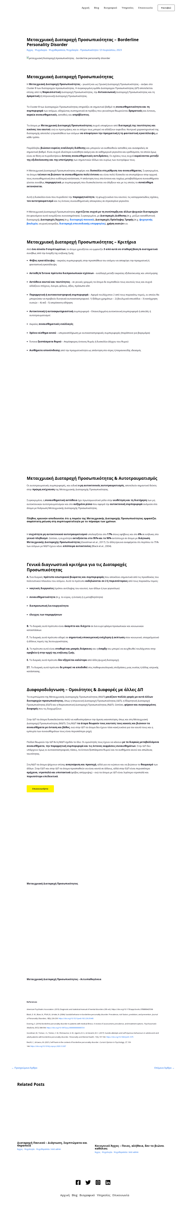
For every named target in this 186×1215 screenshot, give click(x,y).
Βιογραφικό (110, 7)
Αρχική (85, 7)
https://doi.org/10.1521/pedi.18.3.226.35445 (76, 1018)
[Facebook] (78, 1182)
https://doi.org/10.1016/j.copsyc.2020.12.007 (48, 1046)
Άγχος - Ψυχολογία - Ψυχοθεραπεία (46, 50)
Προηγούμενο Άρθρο (24, 1067)
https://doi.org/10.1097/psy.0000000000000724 (65, 1027)
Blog (96, 7)
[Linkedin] (108, 1182)
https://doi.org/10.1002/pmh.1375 (119, 1037)
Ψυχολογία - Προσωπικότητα (82, 50)
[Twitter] (88, 1182)
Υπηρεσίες (128, 7)
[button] (166, 8)
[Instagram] (98, 1182)
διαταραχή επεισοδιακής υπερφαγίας (82, 223)
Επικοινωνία (145, 7)
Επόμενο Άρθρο (164, 1067)
